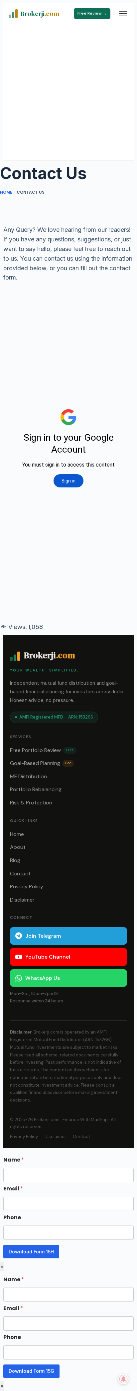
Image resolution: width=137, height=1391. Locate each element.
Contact (20, 873)
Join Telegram (43, 935)
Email (13, 1188)
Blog (15, 860)
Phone (12, 1217)
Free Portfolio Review (42, 750)
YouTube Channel (47, 956)
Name (13, 1160)
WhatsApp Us (42, 978)
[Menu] (123, 14)
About (18, 847)
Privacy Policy (26, 886)
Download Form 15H (31, 1251)
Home (6, 192)
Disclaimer (22, 899)
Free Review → (92, 13)
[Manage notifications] (123, 1379)
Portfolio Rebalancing (36, 789)
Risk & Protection (31, 802)
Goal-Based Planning (40, 763)
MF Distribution (28, 776)
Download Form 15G (31, 1371)
